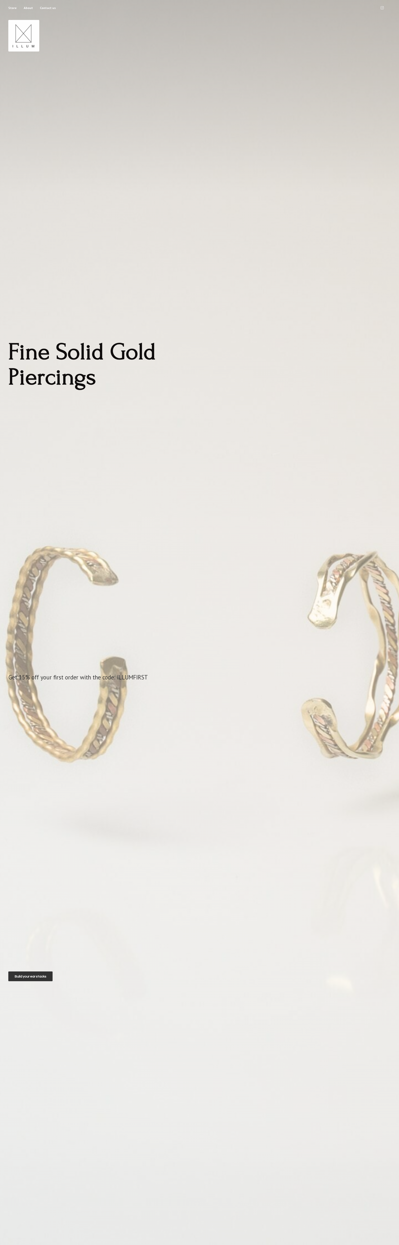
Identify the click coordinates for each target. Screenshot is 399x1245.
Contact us (48, 8)
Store (12, 8)
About (28, 8)
